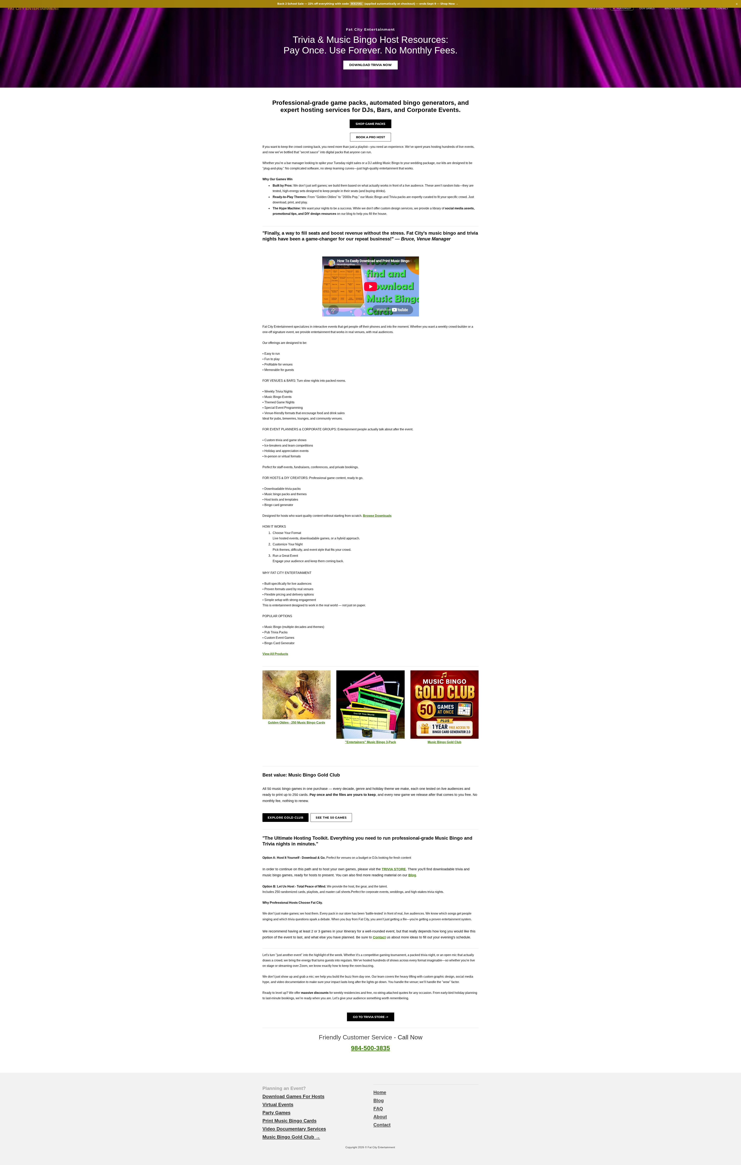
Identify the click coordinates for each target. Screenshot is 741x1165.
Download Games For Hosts (293, 1096)
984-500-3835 (370, 1048)
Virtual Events (277, 1104)
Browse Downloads (377, 515)
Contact (722, 8)
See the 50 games (331, 817)
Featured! (623, 8)
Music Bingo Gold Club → (291, 1137)
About (380, 1116)
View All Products (275, 654)
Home (379, 1092)
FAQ (378, 1108)
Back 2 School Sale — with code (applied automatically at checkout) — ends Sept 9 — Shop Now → (367, 3)
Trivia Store (595, 8)
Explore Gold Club (285, 817)
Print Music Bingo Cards (289, 1120)
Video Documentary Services (294, 1128)
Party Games (276, 1112)
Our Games (647, 8)
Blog (703, 8)
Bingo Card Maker (677, 8)
